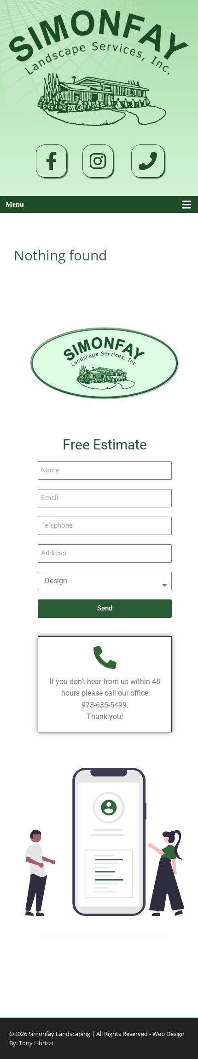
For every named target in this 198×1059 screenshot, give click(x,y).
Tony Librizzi (35, 1043)
